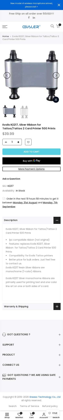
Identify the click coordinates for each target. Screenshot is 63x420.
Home (5, 36)
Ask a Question (11, 178)
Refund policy (50, 406)
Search (13, 406)
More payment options (31, 169)
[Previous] (7, 75)
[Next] (56, 75)
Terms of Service (29, 406)
